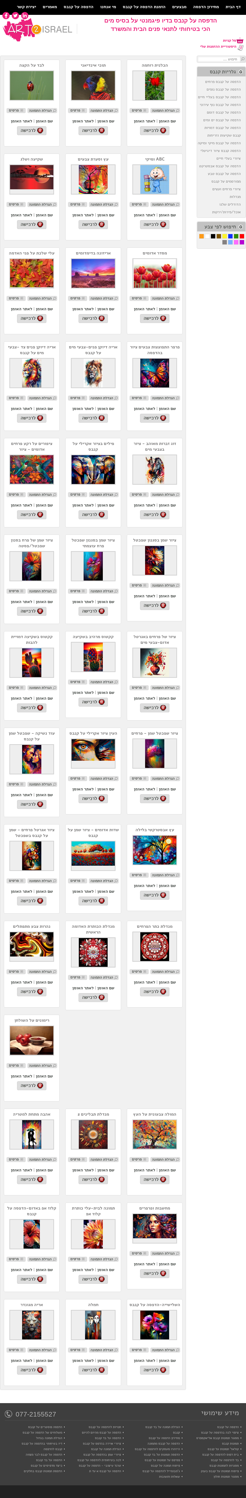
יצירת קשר (26, 7)
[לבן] (207, 236)
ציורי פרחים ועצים (227, 189)
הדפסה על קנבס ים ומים (223, 120)
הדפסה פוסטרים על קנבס (45, 1427)
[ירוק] (236, 236)
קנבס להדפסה (52, 1449)
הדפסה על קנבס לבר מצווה (44, 1454)
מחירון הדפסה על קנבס (164, 1438)
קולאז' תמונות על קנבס (223, 1449)
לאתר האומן (144, 121)
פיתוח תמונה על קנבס (165, 1465)
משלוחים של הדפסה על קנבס (42, 1432)
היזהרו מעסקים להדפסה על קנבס (157, 1449)
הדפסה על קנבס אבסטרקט (221, 166)
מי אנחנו (108, 7)
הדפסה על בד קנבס (108, 1438)
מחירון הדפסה (206, 7)
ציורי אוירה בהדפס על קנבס (102, 1443)
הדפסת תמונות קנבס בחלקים (43, 1471)
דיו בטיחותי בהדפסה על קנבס (42, 1443)
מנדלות (236, 196)
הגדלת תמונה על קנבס (106, 1449)
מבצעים (179, 7)
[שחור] (213, 236)
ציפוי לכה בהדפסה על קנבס (220, 1432)
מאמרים (50, 7)
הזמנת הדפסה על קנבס (144, 7)
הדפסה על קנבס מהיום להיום (101, 1432)
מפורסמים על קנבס (227, 181)
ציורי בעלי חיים (229, 158)
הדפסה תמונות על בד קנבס (162, 1454)
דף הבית (233, 7)
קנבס (176, 1432)
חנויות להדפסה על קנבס (105, 1427)
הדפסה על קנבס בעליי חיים (220, 97)
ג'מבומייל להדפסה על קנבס (161, 1471)
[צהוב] (224, 236)
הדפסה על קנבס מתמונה (164, 1443)
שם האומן (167, 121)
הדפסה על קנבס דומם (225, 112)
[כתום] (201, 236)
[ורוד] (236, 242)
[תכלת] (230, 242)
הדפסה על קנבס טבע (225, 173)
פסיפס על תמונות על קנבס (162, 1460)
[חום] (219, 236)
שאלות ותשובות (169, 1476)
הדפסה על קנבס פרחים (224, 81)
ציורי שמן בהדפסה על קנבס (102, 1454)
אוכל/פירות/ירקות (227, 212)
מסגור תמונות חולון (226, 1476)
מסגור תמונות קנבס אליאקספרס (217, 1438)
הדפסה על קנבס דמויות (223, 127)
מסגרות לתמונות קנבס (224, 1465)
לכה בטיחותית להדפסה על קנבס (99, 1460)
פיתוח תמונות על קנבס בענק (220, 1471)
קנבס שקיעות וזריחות (225, 135)
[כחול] (230, 236)
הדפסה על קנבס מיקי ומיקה (220, 143)
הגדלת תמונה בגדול (49, 1438)
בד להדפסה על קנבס (225, 1460)
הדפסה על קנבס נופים (225, 89)
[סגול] (242, 242)
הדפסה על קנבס (78, 7)
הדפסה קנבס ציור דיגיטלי (221, 150)
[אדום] (242, 236)
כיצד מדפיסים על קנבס (46, 1465)
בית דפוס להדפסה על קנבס (220, 1454)
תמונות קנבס (230, 1443)
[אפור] (224, 242)
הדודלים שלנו (231, 204)
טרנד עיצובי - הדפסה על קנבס (100, 1465)
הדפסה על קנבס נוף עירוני (221, 104)
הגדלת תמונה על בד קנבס (162, 1427)
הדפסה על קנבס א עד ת (105, 1471)
